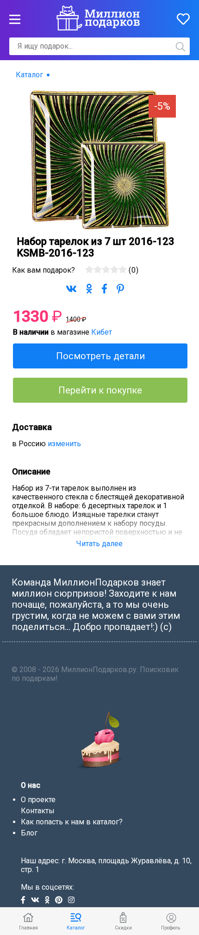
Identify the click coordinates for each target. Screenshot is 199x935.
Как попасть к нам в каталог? (72, 821)
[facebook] (26, 900)
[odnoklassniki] (50, 900)
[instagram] (73, 900)
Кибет (101, 332)
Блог (29, 833)
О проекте (38, 799)
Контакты (38, 810)
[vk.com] (38, 900)
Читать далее (99, 543)
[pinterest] (61, 900)
